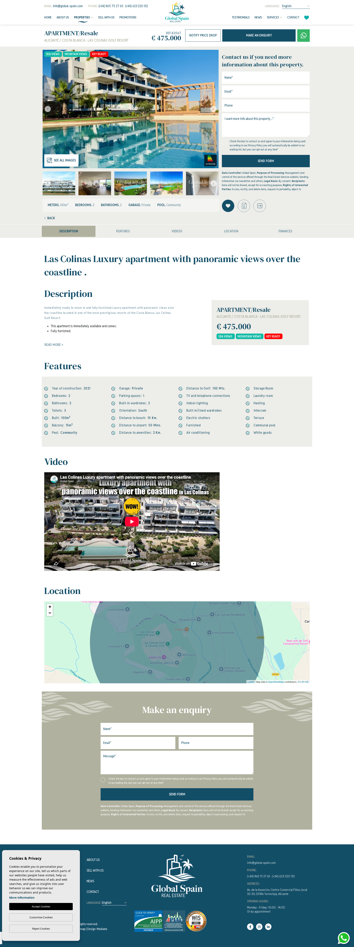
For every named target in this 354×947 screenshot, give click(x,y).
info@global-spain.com (68, 6)
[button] (259, 206)
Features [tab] (123, 231)
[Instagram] (259, 926)
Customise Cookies (41, 917)
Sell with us (106, 17)
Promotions (127, 17)
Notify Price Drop (203, 35)
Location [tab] (231, 231)
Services (273, 17)
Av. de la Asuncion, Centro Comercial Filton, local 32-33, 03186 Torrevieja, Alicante (277, 892)
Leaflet (250, 681)
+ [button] (50, 606)
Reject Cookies (41, 928)
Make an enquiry (259, 35)
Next (214, 109)
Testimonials (241, 17)
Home (48, 17)
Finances (285, 231)
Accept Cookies (41, 906)
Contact (293, 17)
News (258, 17)
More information (21, 897)
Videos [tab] (177, 231)
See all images (65, 160)
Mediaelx (102, 929)
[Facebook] (250, 926)
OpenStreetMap (276, 681)
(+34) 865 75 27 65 (111, 6)
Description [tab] (68, 231)
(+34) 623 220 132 (136, 6)
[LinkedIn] (268, 926)
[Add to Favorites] (228, 206)
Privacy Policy (255, 145)
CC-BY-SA (303, 681)
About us (63, 17)
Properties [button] (82, 17)
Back (51, 218)
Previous (47, 109)
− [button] (50, 612)
